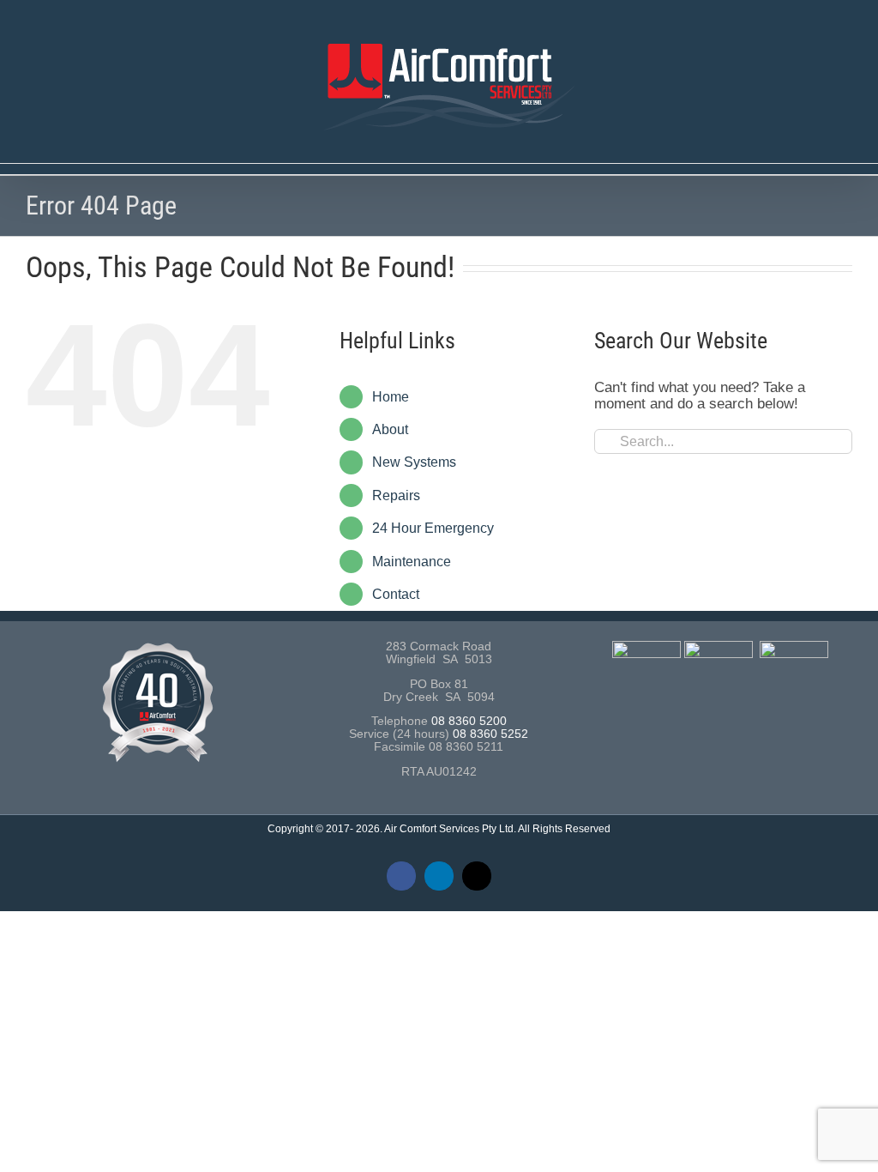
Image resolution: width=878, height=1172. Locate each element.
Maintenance (411, 561)
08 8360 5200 (469, 721)
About (390, 429)
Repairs (396, 495)
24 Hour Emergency (433, 528)
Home (390, 397)
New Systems (414, 462)
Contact (395, 594)
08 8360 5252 (490, 734)
